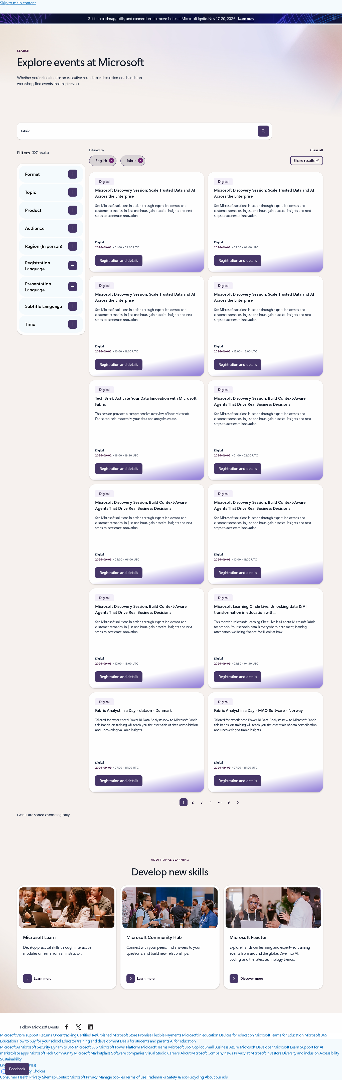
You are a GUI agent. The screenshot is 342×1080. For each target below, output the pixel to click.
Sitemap (49, 1076)
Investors (274, 1052)
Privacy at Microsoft (250, 1052)
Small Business (217, 1046)
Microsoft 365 (86, 1046)
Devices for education (236, 1034)
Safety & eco (177, 1076)
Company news (220, 1052)
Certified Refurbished (94, 1034)
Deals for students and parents (144, 1040)
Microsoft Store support (19, 1034)
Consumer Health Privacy (20, 1076)
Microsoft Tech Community (51, 1052)
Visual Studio (155, 1052)
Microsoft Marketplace (92, 1052)
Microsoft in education (200, 1034)
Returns (45, 1034)
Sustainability (11, 1058)
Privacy (92, 1076)
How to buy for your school (39, 1040)
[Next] (238, 802)
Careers (173, 1052)
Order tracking (64, 1034)
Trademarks (156, 1076)
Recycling (196, 1076)
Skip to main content (18, 2)
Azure (234, 1046)
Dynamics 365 (62, 1046)
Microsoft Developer (256, 1046)
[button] (263, 131)
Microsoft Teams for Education (279, 1034)
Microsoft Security (35, 1046)
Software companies (127, 1052)
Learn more (246, 18)
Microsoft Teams (154, 1046)
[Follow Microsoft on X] (78, 1027)
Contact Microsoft (70, 1076)
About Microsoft (194, 1052)
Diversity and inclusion (300, 1052)
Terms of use (136, 1076)
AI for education (183, 1040)
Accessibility (329, 1052)
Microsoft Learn (286, 1046)
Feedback (17, 1069)
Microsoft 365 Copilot (186, 1046)
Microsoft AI (10, 1046)
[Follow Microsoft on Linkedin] (90, 1027)
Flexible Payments (166, 1034)
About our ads (216, 1076)
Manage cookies (111, 1076)
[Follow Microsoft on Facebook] (67, 1027)
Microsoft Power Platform (119, 1046)
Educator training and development (90, 1040)
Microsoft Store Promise (131, 1034)
